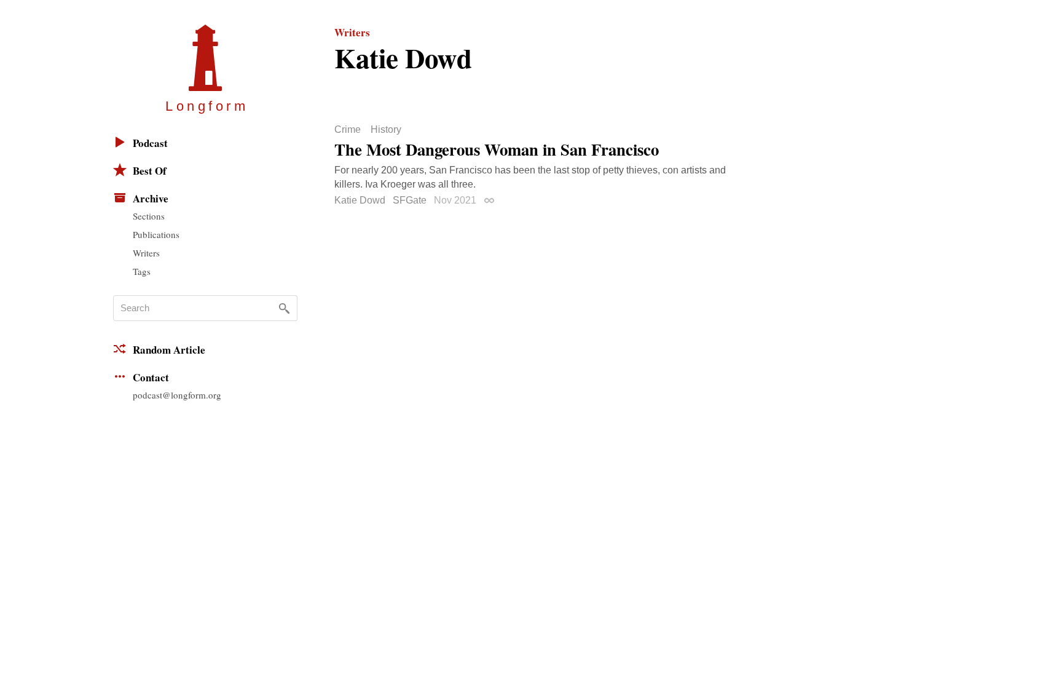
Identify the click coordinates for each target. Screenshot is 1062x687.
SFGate (410, 200)
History (386, 130)
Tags (142, 271)
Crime (347, 130)
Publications (156, 234)
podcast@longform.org (177, 395)
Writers (146, 253)
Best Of (150, 170)
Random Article (169, 349)
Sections (149, 216)
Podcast (150, 143)
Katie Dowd (359, 200)
